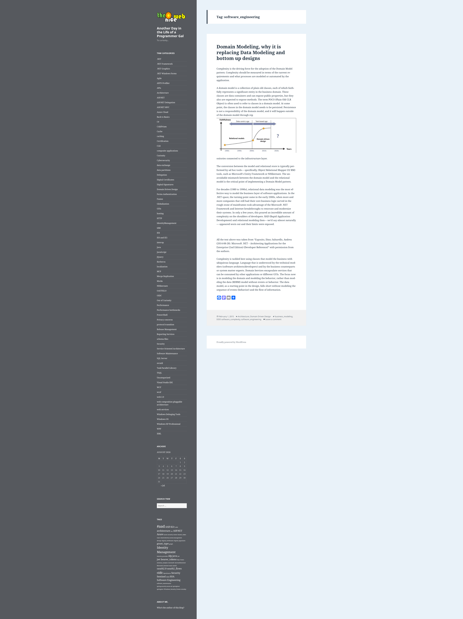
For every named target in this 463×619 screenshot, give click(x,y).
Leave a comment (273, 319)
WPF (159, 428)
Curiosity (161, 155)
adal (176, 527)
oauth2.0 (162, 568)
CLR (159, 146)
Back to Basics (163, 117)
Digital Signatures (165, 184)
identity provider (162, 556)
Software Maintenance (167, 353)
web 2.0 (160, 397)
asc (172, 531)
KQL (178, 560)
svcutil (160, 363)
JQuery (160, 257)
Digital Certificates (165, 179)
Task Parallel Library (166, 368)
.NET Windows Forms (167, 73)
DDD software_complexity (228, 319)
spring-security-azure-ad (164, 586)
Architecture (163, 92)
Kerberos (161, 261)
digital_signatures (179, 541)
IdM (159, 228)
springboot (176, 586)
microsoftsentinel (180, 563)
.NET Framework (165, 64)
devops (159, 541)
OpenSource (167, 573)
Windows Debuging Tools (168, 414)
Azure (160, 534)
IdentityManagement (166, 223)
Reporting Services (165, 334)
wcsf (159, 392)
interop (160, 242)
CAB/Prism (162, 126)
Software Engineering (168, 580)
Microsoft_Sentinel (163, 566)
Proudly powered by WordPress (231, 342)
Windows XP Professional (168, 424)
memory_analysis (162, 563)
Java (159, 247)
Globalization (163, 204)
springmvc (160, 589)
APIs (159, 88)
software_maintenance (164, 583)
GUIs (159, 208)
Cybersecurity (163, 160)
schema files (162, 339)
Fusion (160, 199)
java (174, 555)
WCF (159, 387)
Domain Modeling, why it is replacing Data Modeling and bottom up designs (251, 52)
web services (163, 409)
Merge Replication (165, 276)
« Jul (163, 485)
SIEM (167, 577)
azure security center (170, 534)
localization (162, 266)
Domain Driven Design (167, 189)
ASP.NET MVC (163, 107)
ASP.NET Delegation (166, 102)
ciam (158, 538)
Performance (163, 305)
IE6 (158, 232)
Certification (162, 141)
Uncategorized (163, 377)
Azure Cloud (162, 112)
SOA (172, 576)
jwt (179, 556)
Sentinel (161, 576)
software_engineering (251, 319)
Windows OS (163, 419)
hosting (160, 213)
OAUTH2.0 (161, 290)
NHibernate (162, 286)
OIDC (159, 295)
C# (158, 121)
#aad (161, 526)
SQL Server (162, 358)
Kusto (182, 560)
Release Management (167, 329)
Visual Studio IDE (165, 382)
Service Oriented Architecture (171, 348)
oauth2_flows (174, 568)
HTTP (159, 218)
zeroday (183, 589)
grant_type (163, 543)
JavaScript (161, 252)
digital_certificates (168, 541)
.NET (159, 59)
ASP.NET (161, 97)
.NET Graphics (163, 68)
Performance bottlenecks (168, 310)
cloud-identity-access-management (171, 538)
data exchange (163, 165)
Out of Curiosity (164, 300)
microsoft (171, 563)
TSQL (159, 372)
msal (170, 566)
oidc (160, 573)
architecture (163, 530)
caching (160, 136)
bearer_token (182, 534)
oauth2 (174, 566)
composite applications (167, 150)
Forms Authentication (167, 194)
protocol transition (165, 324)
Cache (159, 131)
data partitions (163, 170)
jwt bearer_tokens (167, 559)
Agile (159, 78)
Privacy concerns (165, 319)
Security (161, 344)
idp (170, 555)
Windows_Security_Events (172, 589)
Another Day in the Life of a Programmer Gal (170, 32)
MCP (159, 271)
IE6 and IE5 (162, 237)
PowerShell (162, 315)
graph (171, 544)
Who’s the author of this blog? (170, 607)
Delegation (162, 175)
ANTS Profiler (163, 83)
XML (159, 433)
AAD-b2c (170, 526)
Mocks (160, 281)
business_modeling (284, 316)
